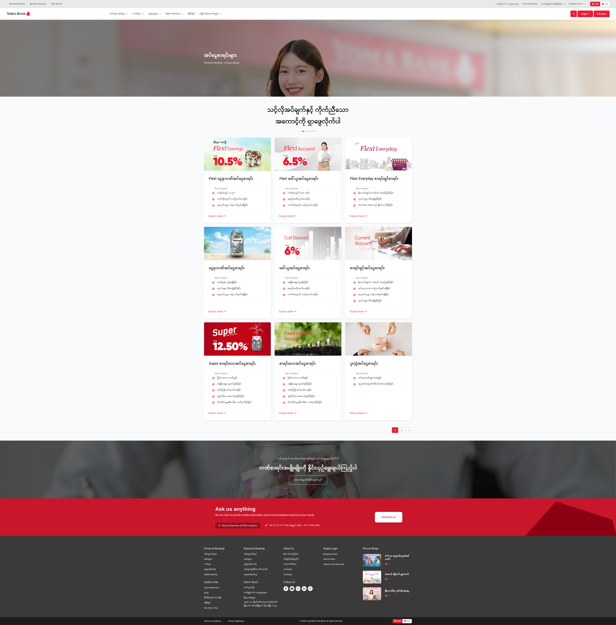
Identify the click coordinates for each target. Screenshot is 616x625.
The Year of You (211, 608)
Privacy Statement (236, 621)
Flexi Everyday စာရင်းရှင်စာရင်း (374, 179)
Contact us (388, 517)
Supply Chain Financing (333, 564)
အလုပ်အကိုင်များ (289, 564)
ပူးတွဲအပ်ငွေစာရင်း (364, 363)
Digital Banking (172, 14)
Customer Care (575, 4)
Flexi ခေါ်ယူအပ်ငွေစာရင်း (299, 179)
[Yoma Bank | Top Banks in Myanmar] (18, 13)
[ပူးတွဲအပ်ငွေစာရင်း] (378, 339)
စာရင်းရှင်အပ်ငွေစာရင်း (367, 268)
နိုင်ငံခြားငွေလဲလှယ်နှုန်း (213, 597)
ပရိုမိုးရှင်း (191, 14)
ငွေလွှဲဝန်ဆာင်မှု (210, 569)
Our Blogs (287, 574)
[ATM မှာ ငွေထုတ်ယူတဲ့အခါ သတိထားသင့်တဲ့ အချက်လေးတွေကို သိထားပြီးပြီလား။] (372, 560)
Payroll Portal (329, 559)
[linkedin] (305, 588)
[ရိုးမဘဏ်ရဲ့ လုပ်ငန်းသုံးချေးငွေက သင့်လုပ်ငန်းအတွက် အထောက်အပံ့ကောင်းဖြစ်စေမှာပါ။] (372, 593)
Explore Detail (216, 216)
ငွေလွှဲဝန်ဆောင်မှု (250, 564)
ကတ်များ (137, 14)
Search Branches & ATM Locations (239, 525)
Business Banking (38, 4)
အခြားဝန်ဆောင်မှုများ (209, 14)
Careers (601, 13)
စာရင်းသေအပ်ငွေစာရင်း (297, 363)
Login (584, 13)
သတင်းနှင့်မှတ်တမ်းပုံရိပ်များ (551, 4)
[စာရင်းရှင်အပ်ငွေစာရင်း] (378, 243)
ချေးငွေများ (153, 14)
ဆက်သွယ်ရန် (249, 587)
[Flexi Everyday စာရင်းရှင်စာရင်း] (378, 154)
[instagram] (311, 588)
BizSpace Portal (330, 554)
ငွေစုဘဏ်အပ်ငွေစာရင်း (227, 268)
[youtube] (293, 588)
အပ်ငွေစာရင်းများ (117, 14)
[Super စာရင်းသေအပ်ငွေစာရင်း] (237, 339)
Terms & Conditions (212, 621)
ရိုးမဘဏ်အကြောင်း (290, 554)
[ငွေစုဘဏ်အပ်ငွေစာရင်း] (237, 243)
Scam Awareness (530, 4)
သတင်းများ (287, 569)
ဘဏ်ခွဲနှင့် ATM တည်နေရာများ (507, 4)
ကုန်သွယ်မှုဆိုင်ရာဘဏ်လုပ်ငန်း (255, 569)
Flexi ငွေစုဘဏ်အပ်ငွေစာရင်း (231, 179)
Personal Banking (17, 4)
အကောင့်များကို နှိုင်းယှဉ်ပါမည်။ (308, 480)
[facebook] (286, 588)
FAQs (206, 593)
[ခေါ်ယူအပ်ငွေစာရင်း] (308, 243)
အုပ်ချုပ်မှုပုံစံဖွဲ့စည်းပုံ (291, 559)
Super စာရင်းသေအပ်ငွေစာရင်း (232, 363)
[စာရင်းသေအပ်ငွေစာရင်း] (308, 339)
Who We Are (56, 4)
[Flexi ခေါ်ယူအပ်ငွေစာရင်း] (308, 154)
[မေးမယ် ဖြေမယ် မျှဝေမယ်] (372, 576)
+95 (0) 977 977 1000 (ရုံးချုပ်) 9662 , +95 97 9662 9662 (294, 525)
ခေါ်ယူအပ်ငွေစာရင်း (294, 268)
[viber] (299, 588)
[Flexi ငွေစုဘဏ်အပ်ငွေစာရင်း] (237, 154)
